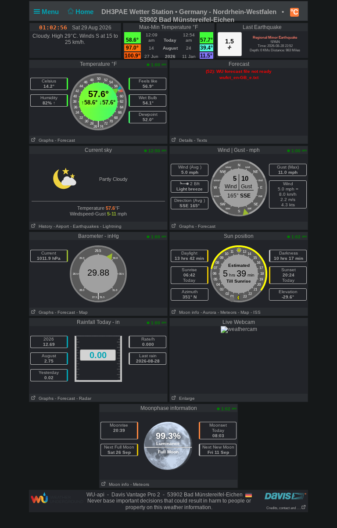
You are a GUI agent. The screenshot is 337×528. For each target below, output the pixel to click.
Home (85, 11)
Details (184, 140)
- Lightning (111, 226)
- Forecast (65, 140)
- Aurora (208, 312)
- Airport (61, 226)
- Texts (200, 140)
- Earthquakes (84, 226)
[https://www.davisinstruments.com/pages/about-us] (285, 496)
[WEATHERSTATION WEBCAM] (239, 329)
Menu (51, 11)
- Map (82, 312)
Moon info (187, 312)
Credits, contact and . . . (283, 508)
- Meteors (227, 312)
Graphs (45, 140)
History (44, 226)
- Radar (83, 398)
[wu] (57, 497)
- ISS (256, 312)
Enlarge (185, 398)
